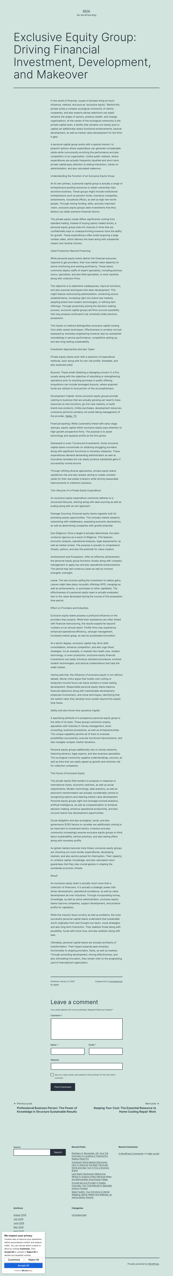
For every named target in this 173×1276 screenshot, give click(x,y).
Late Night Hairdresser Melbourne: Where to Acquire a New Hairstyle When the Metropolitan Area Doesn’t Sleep (92, 1177)
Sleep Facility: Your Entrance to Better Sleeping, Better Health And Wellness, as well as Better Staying (92, 1195)
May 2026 (19, 1227)
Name (54, 1045)
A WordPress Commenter (131, 1153)
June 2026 (19, 1223)
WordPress (153, 1264)
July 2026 (18, 1219)
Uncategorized (115, 981)
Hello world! (153, 1153)
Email (92, 1045)
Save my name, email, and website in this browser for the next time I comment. (85, 1076)
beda (86, 11)
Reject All (33, 1259)
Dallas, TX (70, 416)
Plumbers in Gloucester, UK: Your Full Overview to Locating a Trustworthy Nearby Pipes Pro (90, 1156)
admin (56, 984)
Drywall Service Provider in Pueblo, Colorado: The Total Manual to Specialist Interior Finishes (92, 1186)
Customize (14, 1259)
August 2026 (20, 1215)
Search (17, 1147)
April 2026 (19, 1231)
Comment (56, 1015)
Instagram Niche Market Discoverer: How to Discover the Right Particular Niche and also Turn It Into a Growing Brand (90, 1166)
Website (55, 1060)
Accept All (23, 1265)
